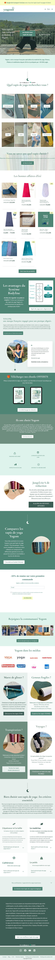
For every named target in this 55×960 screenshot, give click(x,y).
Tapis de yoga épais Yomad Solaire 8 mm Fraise (26, 201)
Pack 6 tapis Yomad (8, 258)
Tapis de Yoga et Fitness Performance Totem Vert (27, 259)
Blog (9, 957)
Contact (5, 957)
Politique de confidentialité (32, 957)
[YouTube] (30, 950)
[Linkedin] (34, 950)
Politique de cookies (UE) (46, 957)
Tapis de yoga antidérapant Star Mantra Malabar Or (44, 201)
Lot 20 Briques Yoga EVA (9, 200)
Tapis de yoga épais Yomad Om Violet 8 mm (8, 230)
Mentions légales (20, 957)
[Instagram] (52, 9)
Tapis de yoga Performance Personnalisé (25, 230)
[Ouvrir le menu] (45, 9)
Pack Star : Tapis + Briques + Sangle (44, 230)
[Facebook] (25, 950)
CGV (13, 957)
